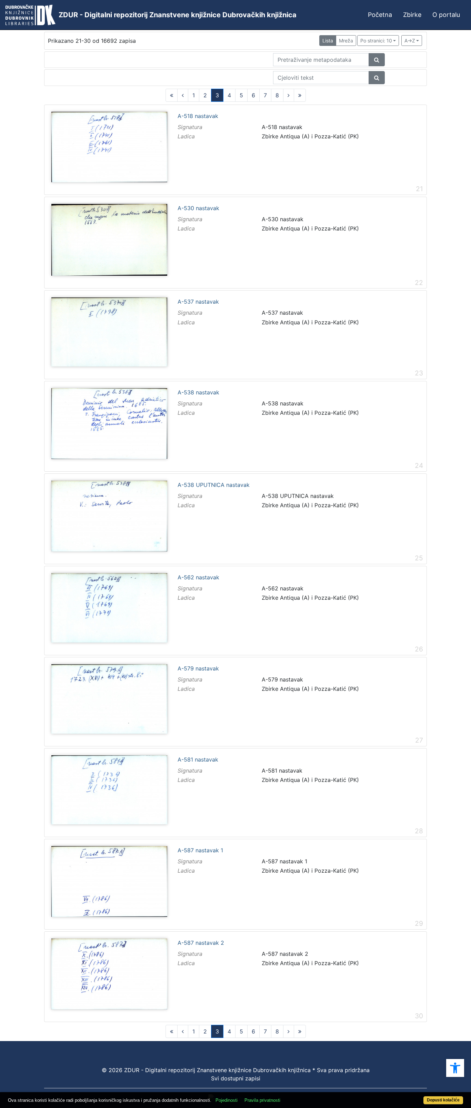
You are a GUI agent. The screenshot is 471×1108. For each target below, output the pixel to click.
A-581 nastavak (198, 760)
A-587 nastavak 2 (201, 943)
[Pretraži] (377, 59)
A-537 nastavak (198, 302)
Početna (380, 14)
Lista (327, 40)
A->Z (409, 40)
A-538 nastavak (198, 393)
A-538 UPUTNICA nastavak (214, 485)
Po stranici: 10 (376, 40)
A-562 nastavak (198, 578)
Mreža (346, 40)
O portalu (446, 14)
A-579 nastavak (198, 669)
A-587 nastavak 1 (200, 850)
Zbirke (412, 14)
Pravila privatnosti (262, 1100)
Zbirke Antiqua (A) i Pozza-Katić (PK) (310, 136)
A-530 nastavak (198, 208)
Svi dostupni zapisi (235, 1078)
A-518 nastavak (198, 116)
